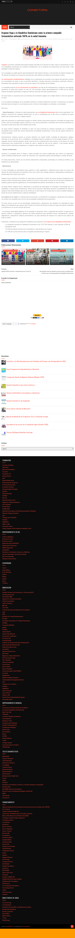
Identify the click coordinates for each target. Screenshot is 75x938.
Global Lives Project (8, 846)
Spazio (4, 579)
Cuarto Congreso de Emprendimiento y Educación (22, 369)
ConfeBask (5, 765)
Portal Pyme (6, 507)
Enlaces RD (5, 833)
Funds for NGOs (7, 837)
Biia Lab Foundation (8, 469)
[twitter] (65, 2)
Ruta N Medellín (7, 669)
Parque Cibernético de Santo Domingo (14, 554)
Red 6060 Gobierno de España (11, 789)
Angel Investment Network (10, 811)
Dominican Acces (7, 539)
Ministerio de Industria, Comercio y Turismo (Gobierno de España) (22, 785)
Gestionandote (7, 842)
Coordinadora (6, 905)
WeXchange (6, 747)
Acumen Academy (7, 465)
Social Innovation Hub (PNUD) (11, 671)
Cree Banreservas (7, 820)
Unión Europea (7, 691)
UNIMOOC (5, 522)
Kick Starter (6, 864)
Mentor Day (6, 729)
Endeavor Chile (7, 721)
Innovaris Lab (6, 638)
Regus (4, 576)
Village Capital (7, 743)
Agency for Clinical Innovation (11, 599)
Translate (33, 324)
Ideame (4, 855)
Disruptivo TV (6, 474)
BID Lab (4, 605)
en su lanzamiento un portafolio (27, 87)
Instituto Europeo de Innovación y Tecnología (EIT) (18, 592)
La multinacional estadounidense (12, 79)
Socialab (5, 673)
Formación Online (8, 487)
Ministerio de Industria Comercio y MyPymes (16, 552)
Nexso (4, 734)
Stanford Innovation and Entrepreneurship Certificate (19, 511)
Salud (67, 39)
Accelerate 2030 (7, 597)
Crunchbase (6, 822)
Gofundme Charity (8, 851)
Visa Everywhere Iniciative (10, 745)
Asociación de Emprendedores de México (15, 708)
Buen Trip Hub (6, 712)
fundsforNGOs (6, 840)
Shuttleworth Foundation (10, 881)
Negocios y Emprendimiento (11, 502)
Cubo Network (6, 719)
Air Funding (6, 809)
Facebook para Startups (9, 723)
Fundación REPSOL (8, 625)
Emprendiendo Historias (9, 483)
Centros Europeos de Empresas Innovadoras (16, 610)
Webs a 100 (6, 524)
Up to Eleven (6, 693)
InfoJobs (5, 782)
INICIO (5, 27)
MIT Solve (5, 653)
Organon (4, 65)
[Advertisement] (37, 18)
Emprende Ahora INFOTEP (10, 543)
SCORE (4, 736)
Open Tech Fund (7, 872)
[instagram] (70, 2)
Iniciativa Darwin (7, 862)
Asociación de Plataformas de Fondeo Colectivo (17, 813)
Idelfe (4, 780)
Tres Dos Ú (5, 798)
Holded (4, 496)
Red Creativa (6, 667)
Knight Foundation (8, 866)
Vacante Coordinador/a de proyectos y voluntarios (23, 393)
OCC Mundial (6, 504)
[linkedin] (68, 2)
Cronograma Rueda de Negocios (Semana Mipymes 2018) (25, 377)
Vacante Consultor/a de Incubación (18, 401)
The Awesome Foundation (10, 886)
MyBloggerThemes (26, 926)
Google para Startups (9, 727)
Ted (3, 515)
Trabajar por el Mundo (9, 517)
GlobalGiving (6, 848)
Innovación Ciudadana (9, 636)
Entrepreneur (6, 774)
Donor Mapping (7, 829)
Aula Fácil (5, 467)
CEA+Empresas (7, 761)
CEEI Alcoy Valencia (8, 763)
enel (3, 612)
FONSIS (4, 623)
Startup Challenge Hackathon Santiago (19, 432)
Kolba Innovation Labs (9, 647)
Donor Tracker (6, 831)
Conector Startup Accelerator (11, 716)
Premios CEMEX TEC (8, 877)
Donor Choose (7, 827)
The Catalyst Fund (8, 888)
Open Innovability (8, 662)
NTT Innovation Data (8, 658)
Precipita (5, 875)
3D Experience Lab (8, 594)
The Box (5, 583)
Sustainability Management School (13, 680)
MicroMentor (6, 732)
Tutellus (4, 520)
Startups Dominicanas (9, 559)
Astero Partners (7, 603)
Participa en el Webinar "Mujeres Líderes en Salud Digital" (61, 260)
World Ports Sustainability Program (13, 697)
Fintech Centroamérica (9, 725)
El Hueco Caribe (7, 541)
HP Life (4, 498)
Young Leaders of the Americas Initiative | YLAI (16, 528)
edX (3, 478)
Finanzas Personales (8, 485)
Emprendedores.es (8, 480)
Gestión (4, 491)
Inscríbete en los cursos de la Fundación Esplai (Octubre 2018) (27, 424)
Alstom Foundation (8, 601)
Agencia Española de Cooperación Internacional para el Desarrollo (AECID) (26, 807)
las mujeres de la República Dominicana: (57, 222)
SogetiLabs (5, 675)
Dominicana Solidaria (9, 909)
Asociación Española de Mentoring (13, 710)
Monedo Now (6, 787)
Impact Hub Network (8, 634)
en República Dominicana (46, 112)
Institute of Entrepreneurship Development (15, 643)
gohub (4, 627)
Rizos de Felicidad (8, 556)
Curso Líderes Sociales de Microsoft (18, 409)
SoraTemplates (10, 926)
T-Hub (4, 740)
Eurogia (4, 618)
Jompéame (5, 550)
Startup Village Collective (10, 513)
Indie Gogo (5, 859)
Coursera (5, 472)
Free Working (6, 572)
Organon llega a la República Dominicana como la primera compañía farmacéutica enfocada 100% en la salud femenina (13, 258)
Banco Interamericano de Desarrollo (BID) (15, 816)
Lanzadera (5, 649)
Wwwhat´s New (7, 526)
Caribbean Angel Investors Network (13, 818)
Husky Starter (6, 632)
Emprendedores (7, 771)
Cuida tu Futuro (7, 767)
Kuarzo (4, 574)
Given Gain (5, 844)
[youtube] (73, 2)
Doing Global (6, 476)
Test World (5, 795)
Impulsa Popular (7, 857)
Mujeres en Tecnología (46, 39)
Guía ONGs (5, 913)
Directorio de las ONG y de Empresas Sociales (16, 907)
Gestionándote (7, 493)
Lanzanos (5, 868)
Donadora (5, 824)
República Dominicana (59, 39)
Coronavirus (30, 250)
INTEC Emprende (7, 548)
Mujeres (37, 39)
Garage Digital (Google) (9, 489)
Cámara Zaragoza (7, 758)
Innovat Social (6, 640)
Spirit (4, 581)
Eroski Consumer (7, 911)
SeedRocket (6, 509)
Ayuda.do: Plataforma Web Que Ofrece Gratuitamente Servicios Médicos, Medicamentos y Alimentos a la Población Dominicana (37, 257)
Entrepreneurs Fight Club (10, 776)
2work (4, 568)
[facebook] (62, 2)
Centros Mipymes (7, 537)
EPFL (3, 614)
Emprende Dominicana (9, 545)
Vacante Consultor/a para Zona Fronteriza (20, 385)
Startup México (7, 738)
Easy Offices (6, 570)
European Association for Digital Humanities (16, 621)
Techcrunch (6, 883)
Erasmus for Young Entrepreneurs (12, 616)
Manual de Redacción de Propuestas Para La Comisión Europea (27, 416)
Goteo (4, 853)
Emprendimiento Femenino (27, 39)
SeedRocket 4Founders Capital (12, 879)
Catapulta (5, 714)
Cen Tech (5, 608)
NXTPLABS (5, 870)
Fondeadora (6, 835)
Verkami (4, 894)
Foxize (4, 778)
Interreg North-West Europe (11, 645)
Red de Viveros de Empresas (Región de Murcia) (17, 791)
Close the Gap (6, 903)
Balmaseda (5, 756)
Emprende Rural (7, 769)
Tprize (4, 890)
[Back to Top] (72, 926)
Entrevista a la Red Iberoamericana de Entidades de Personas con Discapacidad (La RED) (36, 361)
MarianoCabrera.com (8, 500)
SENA (4, 793)
